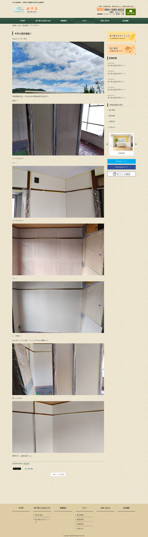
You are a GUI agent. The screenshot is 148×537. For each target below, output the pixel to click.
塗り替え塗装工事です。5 (116, 97)
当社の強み (39, 515)
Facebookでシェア (122, 167)
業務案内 (63, 508)
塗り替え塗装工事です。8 (116, 72)
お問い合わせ (105, 508)
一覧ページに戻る (58, 474)
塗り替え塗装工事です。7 (116, 81)
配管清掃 (112, 116)
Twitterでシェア (122, 161)
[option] (126, 144)
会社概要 (126, 508)
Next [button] (136, 144)
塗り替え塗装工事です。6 (116, 89)
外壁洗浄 (112, 121)
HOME (14, 25)
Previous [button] (107, 144)
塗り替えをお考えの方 (42, 508)
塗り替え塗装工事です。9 (116, 64)
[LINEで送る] (29, 468)
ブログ (19, 25)
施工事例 (25, 25)
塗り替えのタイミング (42, 521)
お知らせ (112, 127)
